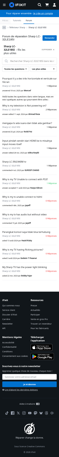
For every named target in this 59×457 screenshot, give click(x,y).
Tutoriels (17, 20)
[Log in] (54, 5)
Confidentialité (9, 347)
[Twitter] (18, 413)
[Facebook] (12, 413)
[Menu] (4, 4)
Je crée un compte (43, 13)
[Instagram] (24, 413)
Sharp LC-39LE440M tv (14, 161)
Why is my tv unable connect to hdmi (22, 196)
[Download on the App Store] (41, 347)
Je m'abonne (29, 384)
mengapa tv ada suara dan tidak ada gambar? (27, 123)
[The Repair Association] (52, 413)
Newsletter (7, 323)
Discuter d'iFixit (9, 314)
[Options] (4, 27)
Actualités (35, 310)
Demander (50, 38)
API (3, 328)
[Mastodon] (35, 413)
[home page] (17, 4)
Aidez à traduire (27, 403)
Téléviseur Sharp (17, 27)
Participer (35, 314)
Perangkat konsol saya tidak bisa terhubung (26, 232)
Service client (8, 310)
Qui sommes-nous (11, 305)
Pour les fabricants (40, 328)
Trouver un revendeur (41, 323)
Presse (34, 305)
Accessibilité (8, 342)
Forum (29, 20)
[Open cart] (47, 5)
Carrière (6, 319)
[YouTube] (30, 413)
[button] (39, 5)
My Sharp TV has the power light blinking (24, 267)
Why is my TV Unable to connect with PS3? (25, 179)
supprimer (47, 49)
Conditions (7, 351)
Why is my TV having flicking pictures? (22, 249)
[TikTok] (7, 413)
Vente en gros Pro (39, 319)
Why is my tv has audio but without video (24, 214)
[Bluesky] (41, 413)
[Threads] (46, 413)
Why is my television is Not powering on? (24, 105)
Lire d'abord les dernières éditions (21, 389)
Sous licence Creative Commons (29, 446)
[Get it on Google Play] (42, 356)
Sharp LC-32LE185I (37, 27)
